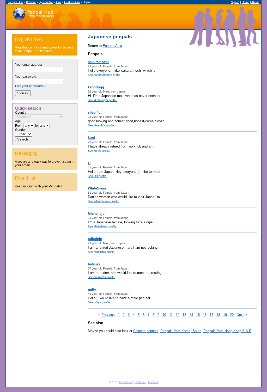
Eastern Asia (72, 2)
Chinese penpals (145, 331)
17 (211, 315)
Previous (108, 315)
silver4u (94, 112)
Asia (58, 2)
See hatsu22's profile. (101, 277)
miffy (92, 289)
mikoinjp (95, 239)
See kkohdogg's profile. (102, 100)
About (255, 2)
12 (177, 315)
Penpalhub (125, 382)
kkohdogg (96, 87)
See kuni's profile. (99, 150)
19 (225, 315)
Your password (25, 76)
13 (184, 315)
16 (205, 315)
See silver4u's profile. (101, 125)
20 (232, 315)
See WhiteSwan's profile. (103, 201)
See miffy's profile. (99, 302)
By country (46, 2)
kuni (91, 138)
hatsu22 (94, 264)
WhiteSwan (97, 188)
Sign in (235, 2)
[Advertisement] (44, 294)
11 (171, 315)
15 (198, 315)
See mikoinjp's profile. (101, 251)
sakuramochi (98, 62)
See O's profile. (97, 175)
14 (191, 315)
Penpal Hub (33, 12)
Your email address (29, 64)
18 (218, 315)
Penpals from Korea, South (180, 331)
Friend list (25, 178)
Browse (31, 2)
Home (245, 2)
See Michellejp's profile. (102, 226)
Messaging (26, 153)
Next (240, 315)
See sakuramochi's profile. (104, 74)
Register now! (29, 39)
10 (164, 315)
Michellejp (96, 214)
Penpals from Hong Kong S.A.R (227, 331)
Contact (153, 382)
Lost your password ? (30, 86)
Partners (140, 382)
